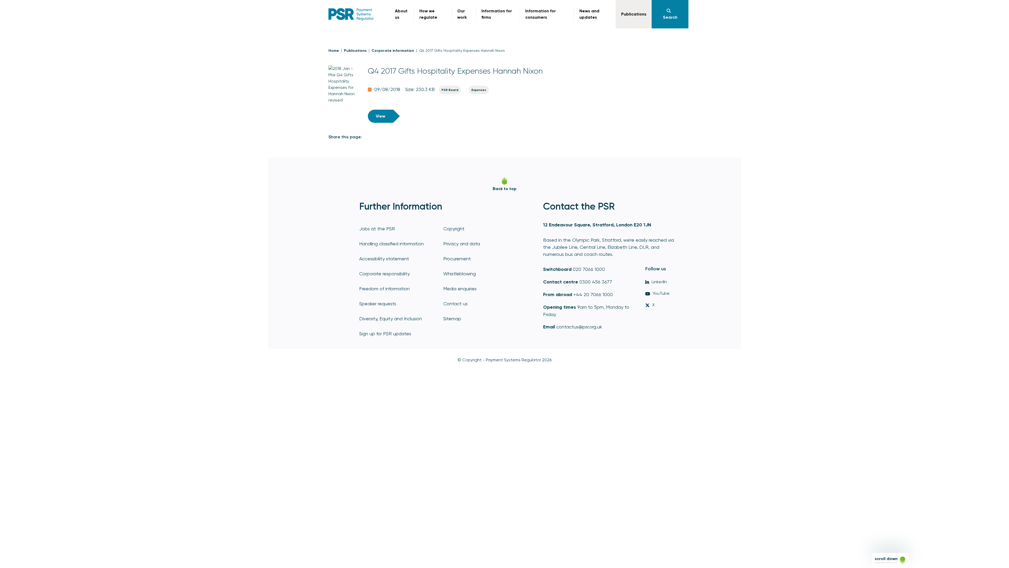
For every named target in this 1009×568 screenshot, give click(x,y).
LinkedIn (659, 281)
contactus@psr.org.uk (579, 326)
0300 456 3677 (595, 282)
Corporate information (393, 50)
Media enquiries (460, 288)
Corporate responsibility (384, 273)
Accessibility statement (384, 258)
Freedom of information (384, 288)
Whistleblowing (459, 273)
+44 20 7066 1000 (593, 294)
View (380, 116)
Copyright (454, 228)
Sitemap (452, 318)
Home (333, 50)
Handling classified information (391, 243)
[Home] (351, 14)
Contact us (455, 303)
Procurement (457, 258)
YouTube (661, 293)
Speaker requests (377, 303)
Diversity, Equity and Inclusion (390, 318)
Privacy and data (461, 243)
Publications (355, 50)
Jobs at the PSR (377, 228)
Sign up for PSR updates (385, 333)
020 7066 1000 (589, 269)
